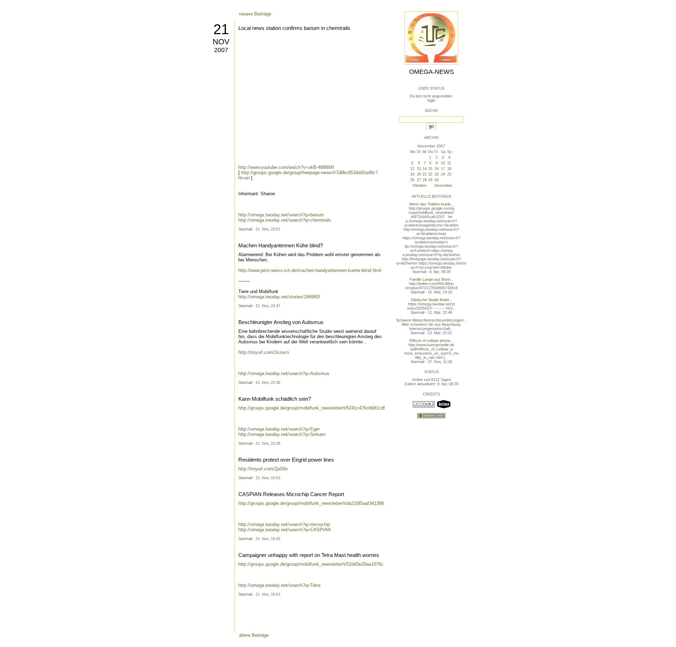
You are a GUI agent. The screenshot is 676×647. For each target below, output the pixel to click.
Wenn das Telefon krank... (431, 204)
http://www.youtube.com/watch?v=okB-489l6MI (286, 167)
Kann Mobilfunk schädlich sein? (274, 399)
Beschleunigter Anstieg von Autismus (281, 322)
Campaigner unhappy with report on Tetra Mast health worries (308, 555)
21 (221, 29)
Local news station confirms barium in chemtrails (294, 28)
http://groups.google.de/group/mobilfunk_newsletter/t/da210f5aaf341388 (311, 503)
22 (430, 174)
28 (425, 180)
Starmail (245, 229)
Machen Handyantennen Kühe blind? (280, 245)
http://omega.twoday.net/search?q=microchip (284, 524)
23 (436, 174)
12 (412, 168)
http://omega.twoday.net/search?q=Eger (279, 429)
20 (419, 174)
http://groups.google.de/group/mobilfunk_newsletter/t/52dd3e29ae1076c (310, 564)
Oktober (420, 185)
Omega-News (431, 71)
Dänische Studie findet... (431, 300)
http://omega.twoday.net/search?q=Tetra (279, 585)
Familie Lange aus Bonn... (431, 279)
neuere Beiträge (255, 14)
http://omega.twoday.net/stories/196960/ (279, 296)
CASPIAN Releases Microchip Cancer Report (291, 494)
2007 (221, 49)
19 (412, 174)
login (431, 100)
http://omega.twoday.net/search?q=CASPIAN (284, 529)
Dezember (443, 185)
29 (430, 180)
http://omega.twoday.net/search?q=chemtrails (284, 220)
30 (436, 180)
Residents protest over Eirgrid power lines (286, 460)
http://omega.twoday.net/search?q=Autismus (284, 373)
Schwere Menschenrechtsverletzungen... (431, 320)
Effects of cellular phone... (431, 340)
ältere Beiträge (254, 635)
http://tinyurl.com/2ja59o (263, 468)
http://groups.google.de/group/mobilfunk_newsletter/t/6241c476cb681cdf (311, 408)
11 (449, 163)
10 (443, 163)
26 (412, 180)
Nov (221, 41)
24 (443, 174)
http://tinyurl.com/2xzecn (263, 352)
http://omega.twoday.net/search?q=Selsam (282, 434)
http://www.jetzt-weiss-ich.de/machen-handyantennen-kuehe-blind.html (309, 270)
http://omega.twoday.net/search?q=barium (281, 214)
